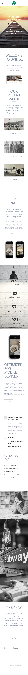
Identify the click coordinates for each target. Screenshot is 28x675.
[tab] (14, 418)
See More (8, 401)
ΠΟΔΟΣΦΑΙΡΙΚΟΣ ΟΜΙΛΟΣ (14, 156)
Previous (13, 638)
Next (15, 638)
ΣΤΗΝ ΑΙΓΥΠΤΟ (14, 179)
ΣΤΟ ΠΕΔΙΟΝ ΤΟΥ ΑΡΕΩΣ (14, 133)
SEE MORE (14, 233)
